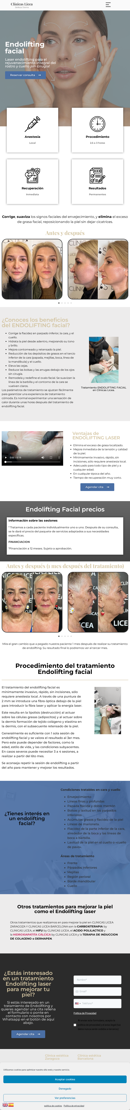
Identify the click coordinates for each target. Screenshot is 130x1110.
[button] (5, 270)
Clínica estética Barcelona (89, 1057)
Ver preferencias (65, 1098)
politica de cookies (53, 1105)
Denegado (65, 1088)
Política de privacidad (74, 1105)
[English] (5, 1104)
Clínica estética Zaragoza (57, 1057)
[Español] (11, 1104)
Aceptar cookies (65, 1079)
